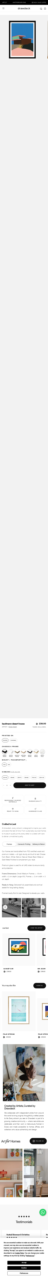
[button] (3, 8)
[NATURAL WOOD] (23, 751)
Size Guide (15, 772)
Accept (24, 1262)
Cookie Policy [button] (19, 1253)
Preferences (24, 1273)
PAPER (5, 740)
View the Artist (36, 928)
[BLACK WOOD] (4, 751)
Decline (24, 1268)
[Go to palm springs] (19, 1011)
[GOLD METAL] (36, 751)
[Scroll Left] (5, 907)
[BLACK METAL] (29, 751)
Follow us (40, 1141)
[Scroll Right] (43, 907)
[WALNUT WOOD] (17, 751)
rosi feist (13, 727)
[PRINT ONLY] (42, 751)
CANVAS (13, 740)
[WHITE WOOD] (11, 751)
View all (39, 986)
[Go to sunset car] (18, 947)
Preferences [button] (30, 1256)
